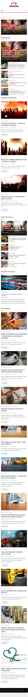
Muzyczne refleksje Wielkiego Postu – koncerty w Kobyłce (14, 160)
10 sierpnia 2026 (21, 94)
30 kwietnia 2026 (13, 249)
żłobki (11, 512)
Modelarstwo (11, 63)
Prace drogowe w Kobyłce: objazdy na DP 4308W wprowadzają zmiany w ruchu (17, 239)
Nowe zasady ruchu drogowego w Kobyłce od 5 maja (17, 256)
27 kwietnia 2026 (13, 266)
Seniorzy (20, 71)
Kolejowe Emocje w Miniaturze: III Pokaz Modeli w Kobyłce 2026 (17, 65)
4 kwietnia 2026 (5, 297)
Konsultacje (8, 625)
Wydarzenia (12, 25)
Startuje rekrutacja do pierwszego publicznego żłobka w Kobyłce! (13, 516)
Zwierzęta (9, 666)
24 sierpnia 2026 (21, 67)
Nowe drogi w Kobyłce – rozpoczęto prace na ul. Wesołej (17, 91)
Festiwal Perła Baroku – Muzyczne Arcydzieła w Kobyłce (13, 124)
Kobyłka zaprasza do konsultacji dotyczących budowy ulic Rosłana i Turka (13, 630)
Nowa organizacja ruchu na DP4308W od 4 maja (15, 247)
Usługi (2, 666)
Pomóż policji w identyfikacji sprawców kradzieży (11, 295)
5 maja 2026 (12, 241)
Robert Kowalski (6, 59)
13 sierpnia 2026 (21, 85)
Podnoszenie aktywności (14, 71)
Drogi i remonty (6, 226)
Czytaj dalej (4, 134)
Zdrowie (5, 549)
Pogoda (2, 549)
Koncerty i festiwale (4, 157)
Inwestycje (3, 625)
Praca (14, 80)
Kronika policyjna (4, 292)
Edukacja (11, 80)
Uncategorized (12, 89)
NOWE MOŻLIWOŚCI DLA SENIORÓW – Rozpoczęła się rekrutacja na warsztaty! (13, 29)
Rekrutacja (7, 512)
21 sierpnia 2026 (21, 77)
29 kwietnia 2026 (13, 258)
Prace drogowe (4, 588)
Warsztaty (5, 25)
